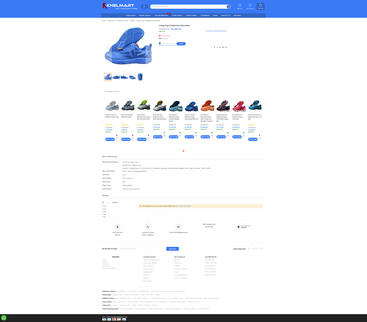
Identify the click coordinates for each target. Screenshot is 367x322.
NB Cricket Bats (210, 269)
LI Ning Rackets (144, 291)
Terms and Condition (109, 268)
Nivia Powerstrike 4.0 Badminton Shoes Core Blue (255, 117)
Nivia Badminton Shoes (175, 298)
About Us (105, 262)
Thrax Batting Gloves (126, 309)
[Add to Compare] (116, 138)
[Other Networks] (226, 47)
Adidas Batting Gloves (156, 309)
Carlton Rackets (156, 291)
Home (104, 20)
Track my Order (148, 269)
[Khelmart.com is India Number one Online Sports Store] (120, 6)
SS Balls (157, 295)
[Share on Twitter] (217, 47)
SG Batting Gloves (141, 309)
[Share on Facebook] (214, 47)
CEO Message (106, 266)
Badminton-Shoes (122, 20)
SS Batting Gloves (203, 309)
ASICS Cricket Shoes (147, 302)
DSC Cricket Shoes (161, 302)
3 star (104, 212)
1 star (104, 217)
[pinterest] (256, 248)
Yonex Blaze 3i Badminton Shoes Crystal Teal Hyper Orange (174, 118)
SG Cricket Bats (210, 266)
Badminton (111, 20)
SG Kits (140, 305)
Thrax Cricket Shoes (119, 302)
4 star (104, 209)
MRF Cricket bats (210, 275)
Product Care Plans (180, 278)
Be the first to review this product (216, 31)
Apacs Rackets (167, 291)
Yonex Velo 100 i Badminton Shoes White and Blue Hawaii (159, 117)
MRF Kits (148, 305)
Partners (177, 266)
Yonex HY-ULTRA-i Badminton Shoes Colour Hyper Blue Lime (191, 117)
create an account (185, 206)
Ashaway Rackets (179, 291)
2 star (104, 214)
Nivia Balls (150, 295)
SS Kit (134, 305)
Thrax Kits (114, 305)
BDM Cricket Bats (210, 272)
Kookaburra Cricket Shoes (177, 302)
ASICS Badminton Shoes (211, 298)
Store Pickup (147, 281)
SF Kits (155, 305)
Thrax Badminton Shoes (140, 298)
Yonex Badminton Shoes (123, 298)
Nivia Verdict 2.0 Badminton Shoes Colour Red (237, 117)
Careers (176, 272)
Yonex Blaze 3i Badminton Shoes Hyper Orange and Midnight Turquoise (207, 118)
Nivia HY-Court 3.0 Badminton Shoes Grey (112, 116)
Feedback (146, 278)
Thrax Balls (134, 295)
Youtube (260, 248)
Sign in (175, 206)
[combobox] (190, 7)
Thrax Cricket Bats (211, 262)
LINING (132, 20)
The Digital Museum (180, 275)
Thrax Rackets (132, 291)
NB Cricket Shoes (133, 302)
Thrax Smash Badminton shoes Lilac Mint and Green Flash (143, 117)
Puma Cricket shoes (194, 302)
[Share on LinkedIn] (220, 47)
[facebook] (249, 248)
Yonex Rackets (121, 291)
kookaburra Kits (125, 305)
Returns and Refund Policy (151, 260)
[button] (108, 47)
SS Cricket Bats (210, 260)
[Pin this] (223, 47)
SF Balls (142, 295)
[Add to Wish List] (116, 135)
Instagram (252, 248)
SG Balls (126, 295)
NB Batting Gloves (190, 309)
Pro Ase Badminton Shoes (193, 298)
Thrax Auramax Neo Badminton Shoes (127, 116)
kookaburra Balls (117, 295)
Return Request (148, 266)
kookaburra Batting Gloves (173, 309)
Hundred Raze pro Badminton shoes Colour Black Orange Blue (222, 118)
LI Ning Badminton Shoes (158, 298)
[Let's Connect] (4, 320)
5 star (104, 206)
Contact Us (105, 264)
